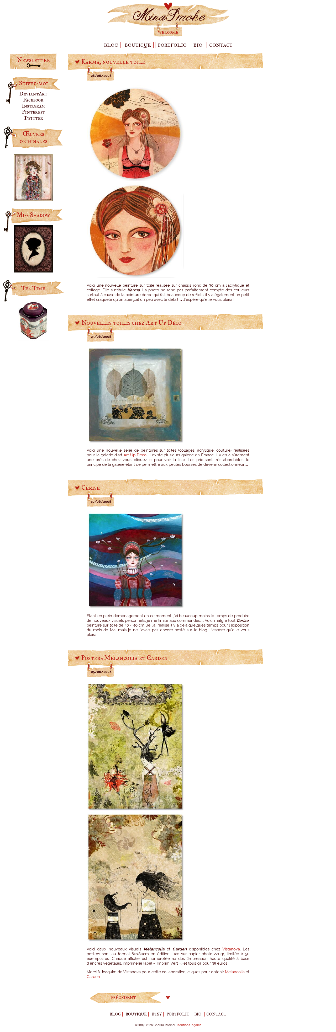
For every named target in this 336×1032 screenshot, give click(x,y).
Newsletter (33, 59)
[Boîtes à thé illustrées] (33, 339)
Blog (111, 45)
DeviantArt (33, 94)
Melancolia (235, 972)
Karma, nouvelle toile (113, 62)
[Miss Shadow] (33, 270)
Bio (197, 45)
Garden (93, 976)
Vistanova (231, 949)
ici (150, 459)
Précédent (123, 997)
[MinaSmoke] (168, 36)
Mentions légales (188, 1025)
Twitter (33, 118)
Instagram (33, 106)
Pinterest (33, 112)
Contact (220, 45)
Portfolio (172, 45)
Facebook (33, 100)
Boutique (138, 45)
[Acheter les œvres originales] (33, 199)
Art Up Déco (135, 455)
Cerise (90, 487)
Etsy (157, 1014)
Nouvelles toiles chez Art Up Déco (131, 323)
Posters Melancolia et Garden (124, 658)
